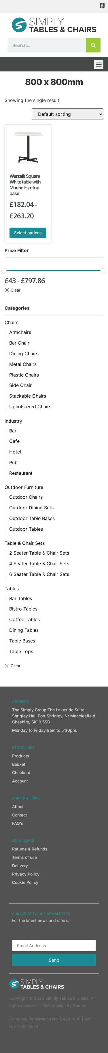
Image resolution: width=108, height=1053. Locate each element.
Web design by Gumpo (64, 1005)
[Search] (93, 45)
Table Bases (22, 641)
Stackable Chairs (27, 396)
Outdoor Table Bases (32, 518)
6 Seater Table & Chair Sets (39, 574)
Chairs (11, 322)
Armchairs (20, 332)
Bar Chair (19, 343)
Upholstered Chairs (30, 406)
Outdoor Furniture (24, 487)
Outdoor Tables (26, 529)
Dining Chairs (23, 353)
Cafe (14, 441)
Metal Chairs (23, 364)
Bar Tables (20, 598)
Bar (12, 431)
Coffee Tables (24, 619)
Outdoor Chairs (26, 497)
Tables (12, 588)
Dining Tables (24, 630)
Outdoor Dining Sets (31, 508)
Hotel (15, 452)
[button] (98, 64)
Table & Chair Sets (25, 543)
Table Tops (21, 651)
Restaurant (21, 473)
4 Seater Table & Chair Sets (39, 563)
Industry (13, 421)
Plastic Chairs (24, 375)
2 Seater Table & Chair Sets (39, 553)
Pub (13, 462)
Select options (28, 232)
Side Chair (20, 385)
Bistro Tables (23, 609)
